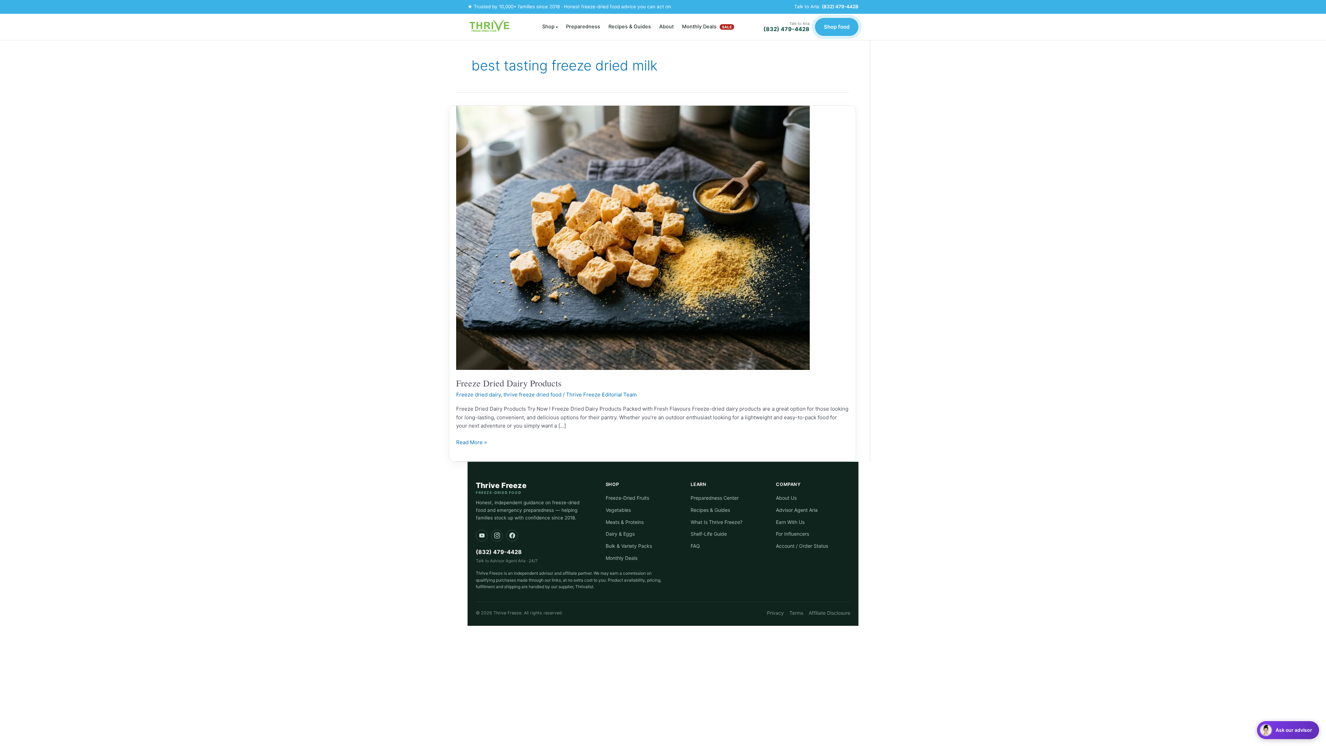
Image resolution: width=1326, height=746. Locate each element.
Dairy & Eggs (620, 534)
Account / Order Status (802, 546)
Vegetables (618, 510)
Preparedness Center (715, 498)
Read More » (471, 442)
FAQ (695, 546)
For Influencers (792, 534)
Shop (550, 26)
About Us (786, 498)
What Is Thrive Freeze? (716, 522)
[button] (1288, 730)
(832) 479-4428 (840, 6)
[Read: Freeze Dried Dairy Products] (633, 237)
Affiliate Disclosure (829, 613)
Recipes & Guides (629, 26)
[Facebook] (512, 536)
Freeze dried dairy (478, 394)
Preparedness (583, 26)
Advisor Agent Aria (797, 510)
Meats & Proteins (625, 522)
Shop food (836, 26)
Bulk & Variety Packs (629, 546)
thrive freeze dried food (532, 394)
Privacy (775, 613)
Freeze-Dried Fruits (627, 498)
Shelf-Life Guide (709, 534)
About (666, 26)
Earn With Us (790, 522)
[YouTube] (482, 536)
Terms (796, 613)
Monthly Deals (707, 26)
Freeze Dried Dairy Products (508, 383)
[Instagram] (497, 536)
